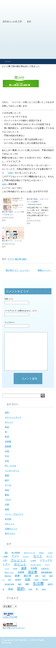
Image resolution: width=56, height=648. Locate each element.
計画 (30, 589)
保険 (7, 509)
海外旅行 (45, 579)
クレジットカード (13, 417)
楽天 (9, 580)
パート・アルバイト (14, 514)
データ (8, 485)
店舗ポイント (11, 529)
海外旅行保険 (9, 584)
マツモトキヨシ (35, 565)
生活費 (38, 584)
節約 (24, 259)
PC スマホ (10, 466)
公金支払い (45, 568)
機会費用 (18, 579)
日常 (7, 461)
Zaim (10, 173)
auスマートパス (29, 553)
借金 (7, 490)
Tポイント (9, 524)
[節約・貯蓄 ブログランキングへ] (10, 625)
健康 (24, 568)
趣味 (7, 495)
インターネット (12, 470)
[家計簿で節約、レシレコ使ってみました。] (13, 204)
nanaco (41, 553)
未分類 (8, 519)
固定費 (32, 572)
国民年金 (8, 576)
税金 (7, 427)
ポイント (9, 422)
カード (37, 556)
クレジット (18, 560)
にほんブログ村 (10, 617)
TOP (12, 21)
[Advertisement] (28, 29)
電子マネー (10, 533)
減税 (19, 584)
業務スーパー (44, 270)
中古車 (15, 568)
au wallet (15, 552)
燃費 (27, 584)
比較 (27, 579)
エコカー (26, 556)
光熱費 (8, 441)
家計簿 (18, 259)
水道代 (36, 579)
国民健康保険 (46, 572)
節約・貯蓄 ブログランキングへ (14, 628)
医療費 (8, 446)
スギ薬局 (33, 560)
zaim (4, 184)
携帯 (36, 576)
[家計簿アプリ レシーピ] (13, 233)
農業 (7, 475)
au (6, 552)
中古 (7, 456)
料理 (7, 437)
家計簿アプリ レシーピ (12, 241)
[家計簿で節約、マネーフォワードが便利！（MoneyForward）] (39, 211)
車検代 (44, 589)
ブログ (8, 500)
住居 (7, 451)
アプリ (11, 259)
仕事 (7, 504)
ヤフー (47, 565)
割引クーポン (9, 572)
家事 (17, 575)
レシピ (7, 568)
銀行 (7, 480)
